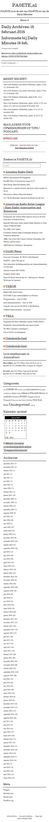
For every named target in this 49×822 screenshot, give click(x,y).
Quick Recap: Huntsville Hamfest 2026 (17, 184)
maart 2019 (7, 566)
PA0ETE (15, 48)
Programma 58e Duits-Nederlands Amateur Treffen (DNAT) (24, 321)
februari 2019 (8, 569)
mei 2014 (7, 771)
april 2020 (7, 527)
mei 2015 (7, 728)
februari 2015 (8, 739)
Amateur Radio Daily (19, 172)
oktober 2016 (8, 668)
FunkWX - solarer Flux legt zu (14, 260)
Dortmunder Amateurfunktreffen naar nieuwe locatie (21, 325)
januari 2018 (8, 615)
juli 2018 (7, 594)
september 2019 (9, 548)
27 (24, 430)
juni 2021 (7, 477)
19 (21, 428)
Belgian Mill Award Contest (13, 292)
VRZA (10, 316)
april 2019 (7, 562)
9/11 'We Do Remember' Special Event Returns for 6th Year (24, 198)
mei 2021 (7, 481)
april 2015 (7, 732)
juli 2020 (7, 516)
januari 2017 (8, 658)
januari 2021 (8, 495)
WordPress (29, 816)
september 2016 (9, 672)
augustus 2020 (8, 513)
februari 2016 (8, 696)
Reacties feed (8, 797)
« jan (6, 437)
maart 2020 (7, 530)
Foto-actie (34, 392)
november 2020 (9, 502)
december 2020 (9, 499)
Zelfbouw (32, 405)
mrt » (11, 437)
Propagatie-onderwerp (34, 397)
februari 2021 (8, 492)
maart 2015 (7, 735)
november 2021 (9, 467)
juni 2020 (7, 520)
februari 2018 (8, 612)
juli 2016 (7, 679)
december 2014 (9, 746)
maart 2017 (7, 651)
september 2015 (9, 714)
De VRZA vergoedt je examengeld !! (16, 329)
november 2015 (9, 707)
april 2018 (7, 605)
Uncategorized (11, 63)
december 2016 (9, 661)
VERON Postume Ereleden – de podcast (17, 310)
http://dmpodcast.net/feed (24, 148)
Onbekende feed (16, 339)
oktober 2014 (8, 753)
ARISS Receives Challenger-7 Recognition (18, 245)
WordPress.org (8, 800)
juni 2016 (7, 682)
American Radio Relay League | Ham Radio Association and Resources (24, 208)
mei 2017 (7, 643)
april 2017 (7, 647)
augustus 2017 (8, 633)
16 (12, 428)
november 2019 (9, 541)
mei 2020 (7, 523)
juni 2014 (7, 767)
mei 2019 (7, 559)
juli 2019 (7, 552)
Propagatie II (8, 400)
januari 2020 (8, 534)
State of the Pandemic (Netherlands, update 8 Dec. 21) (22, 97)
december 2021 (9, 463)
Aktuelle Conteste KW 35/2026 (14, 270)
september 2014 (9, 757)
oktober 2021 (8, 470)
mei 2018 (7, 601)
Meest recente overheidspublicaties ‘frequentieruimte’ (17, 447)
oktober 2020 (8, 506)
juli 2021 (7, 474)
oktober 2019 (8, 545)
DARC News (14, 252)
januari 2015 (8, 742)
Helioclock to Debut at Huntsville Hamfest (18, 194)
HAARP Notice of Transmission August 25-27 (19, 181)
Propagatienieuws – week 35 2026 (15, 299)
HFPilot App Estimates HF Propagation (17, 177)
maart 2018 (7, 608)
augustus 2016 (8, 675)
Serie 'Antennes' (27, 400)
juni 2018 (7, 598)
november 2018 (9, 580)
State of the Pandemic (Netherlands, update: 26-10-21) (22, 115)
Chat (5, 390)
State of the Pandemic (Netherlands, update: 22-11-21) (22, 109)
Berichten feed (8, 793)
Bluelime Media (27, 818)
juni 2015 (7, 725)
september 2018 (9, 587)
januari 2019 (8, 573)
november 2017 (9, 622)
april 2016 (7, 689)
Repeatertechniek (17, 400)
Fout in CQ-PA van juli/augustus (15, 332)
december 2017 (9, 619)
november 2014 (9, 749)
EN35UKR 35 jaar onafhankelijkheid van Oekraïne (21, 295)
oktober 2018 (8, 583)
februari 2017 (8, 654)
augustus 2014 (8, 760)
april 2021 (7, 485)
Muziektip (15, 397)
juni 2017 (7, 640)
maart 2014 (7, 778)
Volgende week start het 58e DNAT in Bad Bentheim (21, 306)
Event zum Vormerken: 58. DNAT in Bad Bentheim (21, 257)
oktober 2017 (8, 626)
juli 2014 (7, 764)
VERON (11, 287)
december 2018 (9, 576)
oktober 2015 (8, 711)
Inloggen (7, 790)
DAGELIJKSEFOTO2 (33, 389)
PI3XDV (23, 396)
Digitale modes (16, 393)
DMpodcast (25, 393)
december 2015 (9, 704)
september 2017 (9, 629)
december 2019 (9, 538)
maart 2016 (7, 693)
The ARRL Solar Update (12, 229)
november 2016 (9, 665)
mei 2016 (7, 686)
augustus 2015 (8, 718)
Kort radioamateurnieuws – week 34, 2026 (18, 302)
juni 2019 (7, 555)
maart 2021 (7, 488)
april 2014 (7, 774)
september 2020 (9, 509)
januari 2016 (8, 700)
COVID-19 (11, 389)
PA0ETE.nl (24, 6)
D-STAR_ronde (21, 390)
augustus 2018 (8, 591)
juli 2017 (7, 636)
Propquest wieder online (12, 274)
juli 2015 (7, 721)
